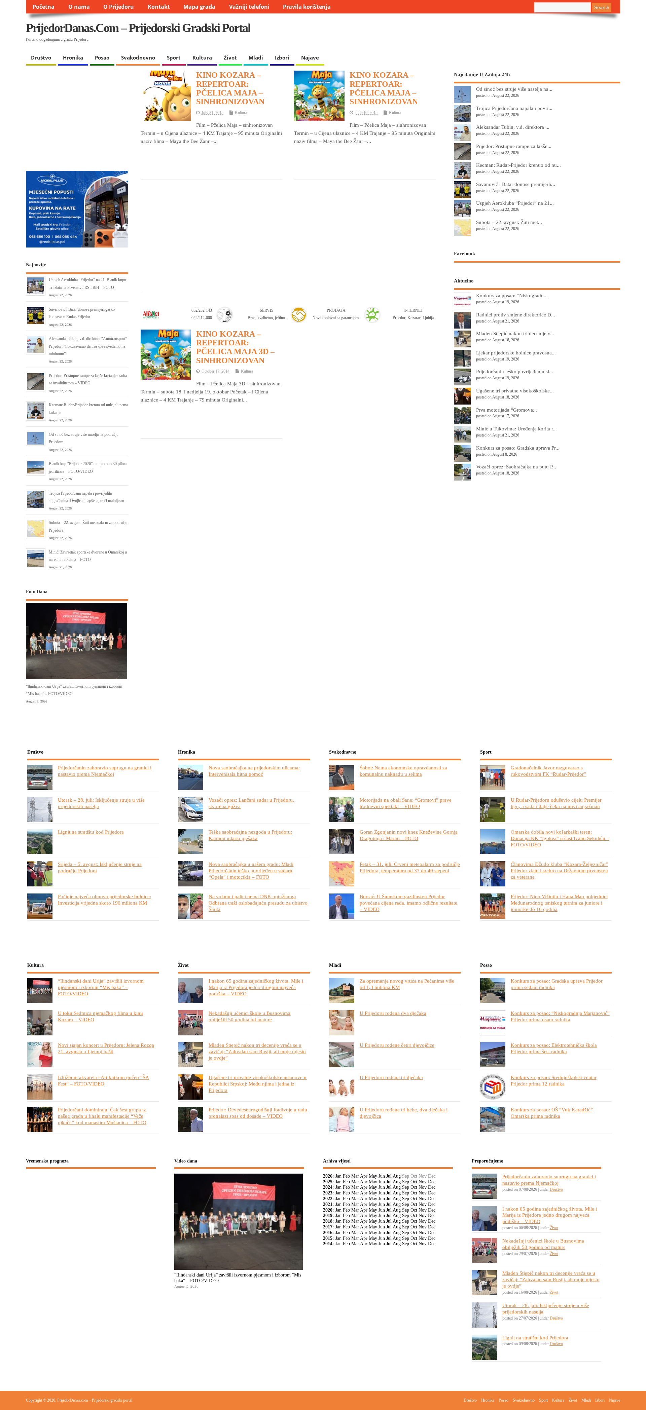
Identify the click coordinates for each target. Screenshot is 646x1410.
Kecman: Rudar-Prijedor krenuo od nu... (518, 165)
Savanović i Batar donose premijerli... (515, 184)
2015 (327, 1238)
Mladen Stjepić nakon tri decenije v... (515, 333)
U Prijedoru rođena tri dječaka (391, 1077)
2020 (327, 1210)
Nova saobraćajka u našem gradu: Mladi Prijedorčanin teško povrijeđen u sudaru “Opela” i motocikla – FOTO (251, 870)
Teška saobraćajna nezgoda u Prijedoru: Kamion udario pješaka (250, 835)
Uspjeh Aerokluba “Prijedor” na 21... (515, 203)
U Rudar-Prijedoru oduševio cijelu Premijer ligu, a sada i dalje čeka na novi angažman (556, 803)
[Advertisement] (489, 33)
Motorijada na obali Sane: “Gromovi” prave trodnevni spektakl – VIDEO (406, 803)
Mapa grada (199, 6)
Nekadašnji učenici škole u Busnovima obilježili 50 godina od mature (249, 1016)
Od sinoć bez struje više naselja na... (514, 89)
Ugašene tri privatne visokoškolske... (515, 390)
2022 (327, 1198)
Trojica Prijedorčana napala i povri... (514, 108)
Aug (397, 1176)
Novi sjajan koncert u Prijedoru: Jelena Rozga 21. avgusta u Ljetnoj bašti (106, 1048)
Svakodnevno (138, 57)
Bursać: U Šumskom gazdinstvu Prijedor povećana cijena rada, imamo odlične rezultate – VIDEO (408, 902)
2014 (327, 1243)
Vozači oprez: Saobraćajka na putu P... (516, 466)
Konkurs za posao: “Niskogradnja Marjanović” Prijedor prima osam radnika (560, 1016)
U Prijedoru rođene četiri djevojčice (397, 1045)
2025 (327, 1181)
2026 (327, 1176)
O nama (79, 6)
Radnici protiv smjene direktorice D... (515, 314)
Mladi (256, 57)
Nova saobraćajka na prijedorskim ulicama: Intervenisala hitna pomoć (254, 771)
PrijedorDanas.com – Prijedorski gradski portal (138, 28)
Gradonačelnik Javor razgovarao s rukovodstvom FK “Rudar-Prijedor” (548, 771)
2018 (327, 1221)
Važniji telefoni (249, 6)
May (373, 1176)
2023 (327, 1192)
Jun (382, 1176)
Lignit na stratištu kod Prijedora (91, 832)
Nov (423, 1181)
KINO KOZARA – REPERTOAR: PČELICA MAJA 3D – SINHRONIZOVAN (235, 347)
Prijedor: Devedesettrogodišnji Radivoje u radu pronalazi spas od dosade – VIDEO (258, 1113)
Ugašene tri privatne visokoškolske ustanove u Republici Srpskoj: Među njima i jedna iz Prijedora (258, 1083)
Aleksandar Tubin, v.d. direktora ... (512, 127)
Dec (431, 1181)
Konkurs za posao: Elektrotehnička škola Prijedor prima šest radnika (554, 1048)
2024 (327, 1187)
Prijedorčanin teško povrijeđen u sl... (514, 371)
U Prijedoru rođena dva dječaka (393, 1013)
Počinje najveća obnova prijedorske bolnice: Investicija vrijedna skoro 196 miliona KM (104, 899)
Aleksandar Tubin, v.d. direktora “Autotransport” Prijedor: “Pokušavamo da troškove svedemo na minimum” (88, 346)
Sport (174, 57)
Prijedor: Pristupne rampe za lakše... (513, 146)
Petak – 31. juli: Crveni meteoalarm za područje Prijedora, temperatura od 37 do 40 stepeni (410, 867)
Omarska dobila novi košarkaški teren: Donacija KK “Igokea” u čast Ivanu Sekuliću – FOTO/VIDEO (560, 838)
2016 (327, 1232)
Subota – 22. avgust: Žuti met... (509, 222)
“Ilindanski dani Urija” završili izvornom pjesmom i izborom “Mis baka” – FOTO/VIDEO (101, 987)
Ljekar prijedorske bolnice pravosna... (516, 352)
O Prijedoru (118, 6)
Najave (310, 57)
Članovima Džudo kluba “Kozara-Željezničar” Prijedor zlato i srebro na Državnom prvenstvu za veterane (559, 870)
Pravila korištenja (307, 6)
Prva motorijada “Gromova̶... (506, 410)
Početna (44, 6)
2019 (327, 1215)
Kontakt (159, 6)
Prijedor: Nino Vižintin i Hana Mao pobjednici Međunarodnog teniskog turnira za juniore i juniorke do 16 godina (559, 902)
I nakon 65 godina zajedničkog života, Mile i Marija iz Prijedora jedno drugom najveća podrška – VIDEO (256, 987)
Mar (355, 1176)
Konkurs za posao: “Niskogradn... (512, 295)
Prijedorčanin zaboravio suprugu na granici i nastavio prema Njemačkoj (104, 771)
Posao (102, 57)
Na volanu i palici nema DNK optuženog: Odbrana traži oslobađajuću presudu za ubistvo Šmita (258, 902)
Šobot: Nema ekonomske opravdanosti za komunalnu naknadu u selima (403, 771)
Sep (405, 1181)
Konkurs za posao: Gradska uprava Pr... (518, 448)
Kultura (202, 57)
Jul (389, 1176)
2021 (327, 1204)
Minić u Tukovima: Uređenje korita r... (516, 428)
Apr (363, 1176)
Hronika (73, 57)
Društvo (41, 57)
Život (230, 57)
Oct (413, 1181)
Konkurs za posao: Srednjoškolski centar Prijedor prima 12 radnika (554, 1080)
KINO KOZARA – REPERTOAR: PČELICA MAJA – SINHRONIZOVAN (230, 88)
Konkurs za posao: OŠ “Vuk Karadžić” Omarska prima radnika (552, 1113)
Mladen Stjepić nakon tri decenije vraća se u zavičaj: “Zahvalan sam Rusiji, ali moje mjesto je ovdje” (257, 1051)
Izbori (282, 57)
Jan (338, 1176)
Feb (346, 1176)
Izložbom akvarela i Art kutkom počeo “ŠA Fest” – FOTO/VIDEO (103, 1080)
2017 (327, 1226)
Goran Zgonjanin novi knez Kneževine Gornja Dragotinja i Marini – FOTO (409, 835)
